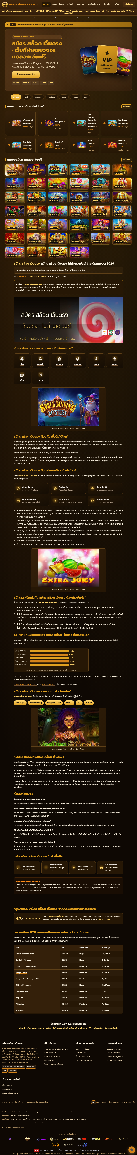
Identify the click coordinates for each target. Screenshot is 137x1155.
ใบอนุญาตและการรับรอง (53, 1064)
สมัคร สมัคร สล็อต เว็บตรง (21, 1119)
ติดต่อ (44, 1123)
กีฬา (26, 97)
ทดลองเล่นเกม (58, 4)
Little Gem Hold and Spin (26, 966)
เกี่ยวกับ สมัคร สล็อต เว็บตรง (56, 1049)
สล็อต (64, 97)
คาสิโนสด (51, 97)
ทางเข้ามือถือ (81, 1119)
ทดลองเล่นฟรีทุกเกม (17, 1123)
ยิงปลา (75, 97)
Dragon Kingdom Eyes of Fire (28, 979)
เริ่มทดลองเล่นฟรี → (26, 74)
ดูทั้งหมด (126, 106)
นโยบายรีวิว (119, 4)
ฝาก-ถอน (80, 4)
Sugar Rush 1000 (114, 1060)
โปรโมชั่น (70, 4)
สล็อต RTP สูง (7, 1085)
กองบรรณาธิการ (51, 1052)
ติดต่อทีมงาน (49, 1060)
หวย (85, 97)
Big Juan (19, 997)
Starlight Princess (23, 960)
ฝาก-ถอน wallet (69, 1119)
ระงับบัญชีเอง (81, 1052)
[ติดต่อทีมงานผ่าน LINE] (131, 1149)
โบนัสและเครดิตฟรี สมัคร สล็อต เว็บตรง (70, 1028)
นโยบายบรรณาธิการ (52, 1056)
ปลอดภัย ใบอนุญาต (33, 1112)
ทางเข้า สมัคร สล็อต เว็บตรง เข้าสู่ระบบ (47, 1119)
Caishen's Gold (22, 991)
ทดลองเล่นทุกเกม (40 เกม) (14, 1127)
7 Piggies (20, 1004)
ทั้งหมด (16, 97)
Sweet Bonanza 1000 (25, 954)
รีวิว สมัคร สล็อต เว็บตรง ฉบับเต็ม (103, 1028)
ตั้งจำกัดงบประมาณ (83, 1056)
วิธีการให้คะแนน (104, 919)
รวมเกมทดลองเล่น (114, 1049)
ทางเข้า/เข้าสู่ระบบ (93, 4)
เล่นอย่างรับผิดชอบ (83, 1049)
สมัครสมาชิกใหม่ (48, 684)
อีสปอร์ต (38, 97)
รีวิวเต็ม (21, 1112)
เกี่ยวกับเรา (108, 4)
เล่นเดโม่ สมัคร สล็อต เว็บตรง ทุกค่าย (35, 1028)
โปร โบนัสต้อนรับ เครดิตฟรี (20, 1115)
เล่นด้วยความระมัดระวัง (95, 1150)
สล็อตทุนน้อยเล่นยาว (10, 1093)
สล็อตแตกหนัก (7, 1089)
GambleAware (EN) (84, 1060)
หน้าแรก (46, 4)
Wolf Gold (20, 1010)
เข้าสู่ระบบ (129, 4)
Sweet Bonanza (113, 1052)
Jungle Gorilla (21, 972)
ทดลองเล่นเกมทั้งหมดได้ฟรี (25, 684)
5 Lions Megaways (23, 985)
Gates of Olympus (115, 1056)
